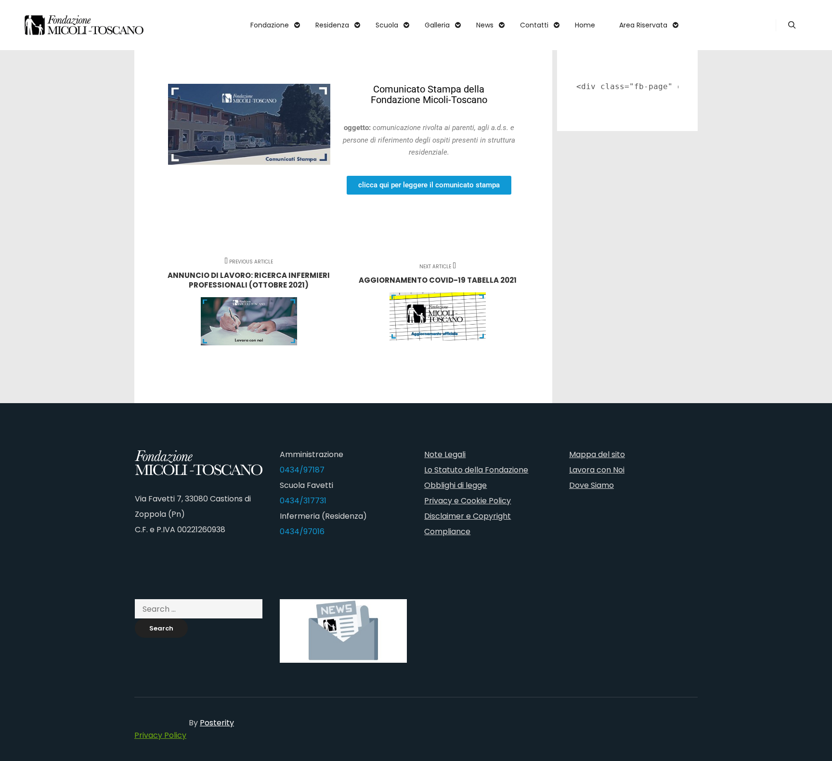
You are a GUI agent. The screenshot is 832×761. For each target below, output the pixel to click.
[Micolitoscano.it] (84, 25)
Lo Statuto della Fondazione (476, 469)
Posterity (217, 722)
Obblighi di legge (455, 485)
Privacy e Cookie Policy (467, 500)
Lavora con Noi (596, 469)
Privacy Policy (160, 735)
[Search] (792, 25)
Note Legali (445, 454)
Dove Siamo (591, 485)
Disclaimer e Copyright (467, 516)
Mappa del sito (597, 454)
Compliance (447, 531)
